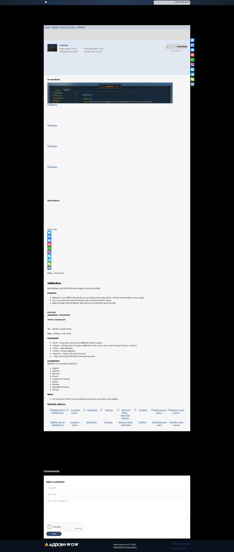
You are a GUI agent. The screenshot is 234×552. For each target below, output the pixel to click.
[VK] (192, 84)
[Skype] (192, 69)
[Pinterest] (192, 54)
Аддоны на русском (180, 543)
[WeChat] (192, 79)
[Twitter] (192, 40)
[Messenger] (192, 50)
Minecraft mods (178, 548)
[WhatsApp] (192, 59)
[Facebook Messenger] (117, 240)
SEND (54, 534)
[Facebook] (192, 45)
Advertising (118, 547)
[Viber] (192, 64)
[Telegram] (192, 74)
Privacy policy (130, 547)
